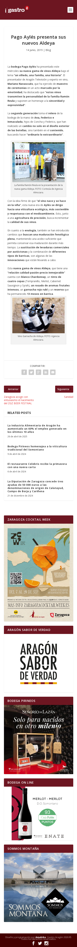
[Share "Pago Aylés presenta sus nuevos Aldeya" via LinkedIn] (45, 372)
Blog (48, 50)
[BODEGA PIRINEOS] (38, 739)
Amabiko (40, 937)
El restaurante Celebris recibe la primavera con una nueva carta (37, 465)
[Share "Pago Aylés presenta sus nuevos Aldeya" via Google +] (38, 372)
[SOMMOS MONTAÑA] (38, 887)
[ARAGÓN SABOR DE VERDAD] (38, 663)
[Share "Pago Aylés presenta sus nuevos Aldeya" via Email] (52, 372)
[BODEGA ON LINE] (38, 813)
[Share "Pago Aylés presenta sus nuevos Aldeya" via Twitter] (31, 372)
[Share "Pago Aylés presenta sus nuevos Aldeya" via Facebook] (24, 372)
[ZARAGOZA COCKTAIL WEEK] (38, 572)
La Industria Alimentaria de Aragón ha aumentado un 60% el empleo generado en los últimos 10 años (37, 429)
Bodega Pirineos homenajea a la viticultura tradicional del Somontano (37, 448)
